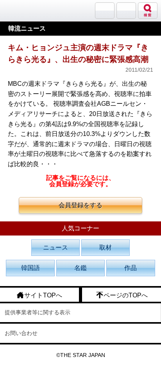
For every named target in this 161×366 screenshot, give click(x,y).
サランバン (104, 10)
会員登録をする (80, 205)
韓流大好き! (26, 10)
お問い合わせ (21, 333)
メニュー (126, 10)
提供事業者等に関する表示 (37, 312)
